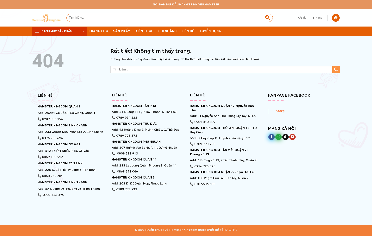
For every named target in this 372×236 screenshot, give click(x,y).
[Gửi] (268, 18)
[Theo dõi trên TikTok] (285, 137)
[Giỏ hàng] (336, 18)
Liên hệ (188, 31)
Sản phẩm (122, 31)
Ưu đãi (302, 17)
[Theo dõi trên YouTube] (292, 137)
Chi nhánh (167, 31)
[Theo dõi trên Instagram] (278, 137)
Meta (279, 111)
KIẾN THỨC (144, 31)
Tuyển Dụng (210, 31)
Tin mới (318, 17)
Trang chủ (98, 31)
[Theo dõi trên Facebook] (271, 137)
